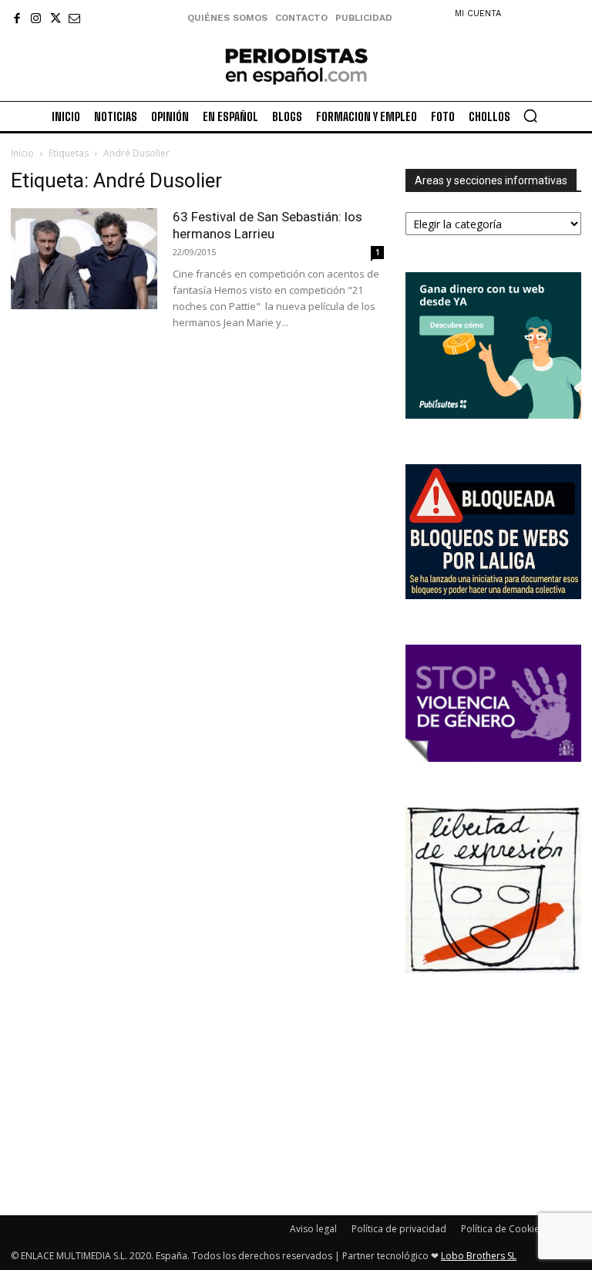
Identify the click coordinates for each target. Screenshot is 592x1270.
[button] (530, 115)
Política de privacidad (399, 1228)
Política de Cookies (502, 1228)
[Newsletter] (74, 18)
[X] (55, 18)
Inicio (22, 153)
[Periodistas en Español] (296, 66)
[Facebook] (16, 18)
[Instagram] (36, 18)
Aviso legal (313, 1228)
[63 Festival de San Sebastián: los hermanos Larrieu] (84, 258)
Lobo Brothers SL (478, 1255)
